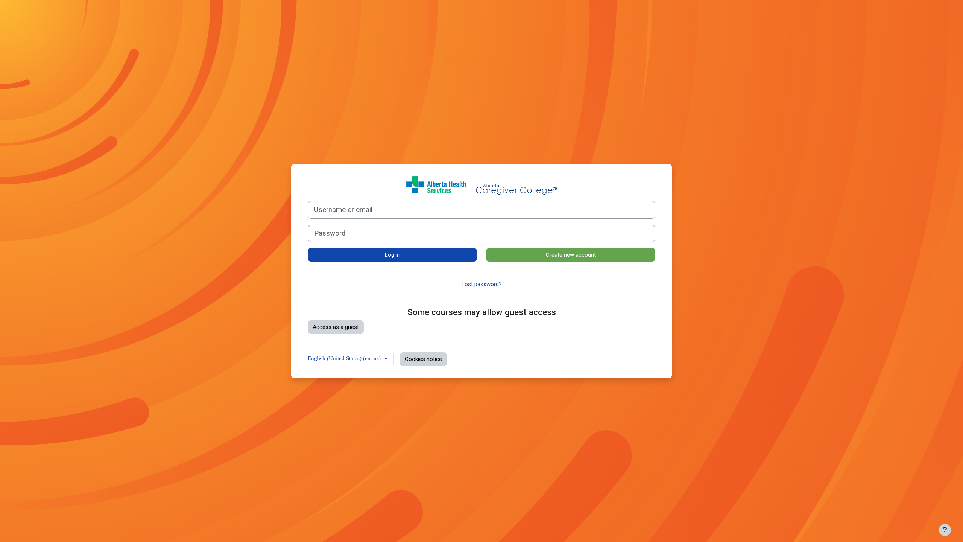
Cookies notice (423, 359)
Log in (392, 254)
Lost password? (482, 284)
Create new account (571, 254)
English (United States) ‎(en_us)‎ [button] (345, 358)
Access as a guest (336, 327)
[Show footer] (945, 530)
